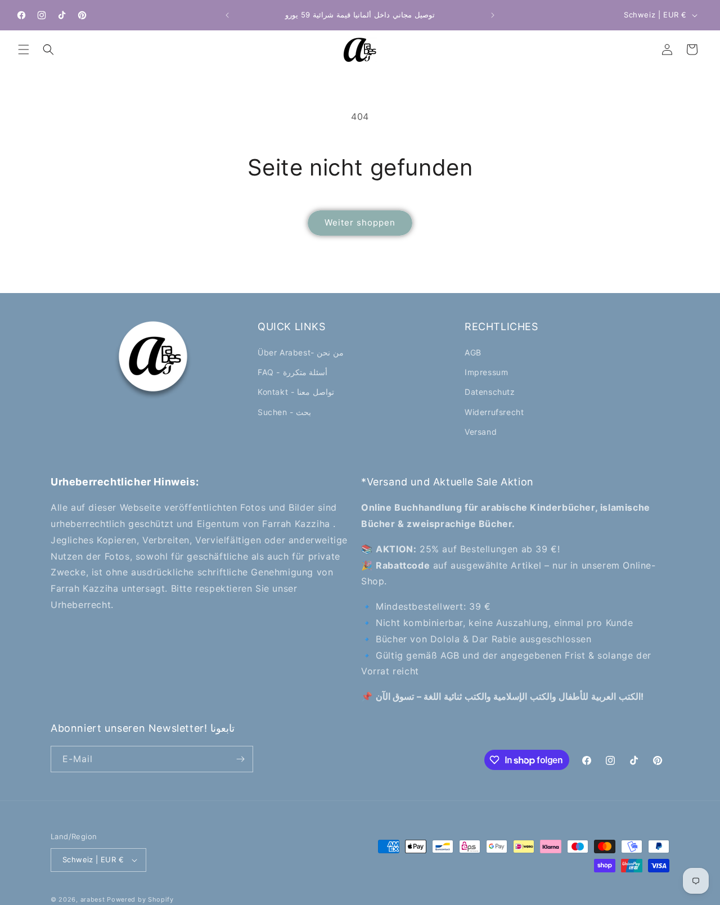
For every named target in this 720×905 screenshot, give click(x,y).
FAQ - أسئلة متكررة (292, 372)
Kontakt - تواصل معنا (296, 392)
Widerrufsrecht (494, 412)
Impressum (486, 372)
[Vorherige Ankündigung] (227, 15)
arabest (93, 899)
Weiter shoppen (360, 222)
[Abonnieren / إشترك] (240, 759)
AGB (473, 352)
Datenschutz (490, 392)
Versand (481, 431)
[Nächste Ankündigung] (492, 15)
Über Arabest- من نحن (301, 352)
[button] (23, 49)
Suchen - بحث (284, 412)
